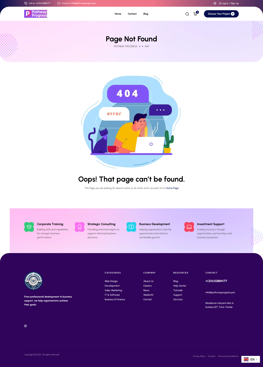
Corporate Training (50, 224)
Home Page (172, 188)
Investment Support (210, 224)
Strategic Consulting (101, 224)
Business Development (154, 224)
